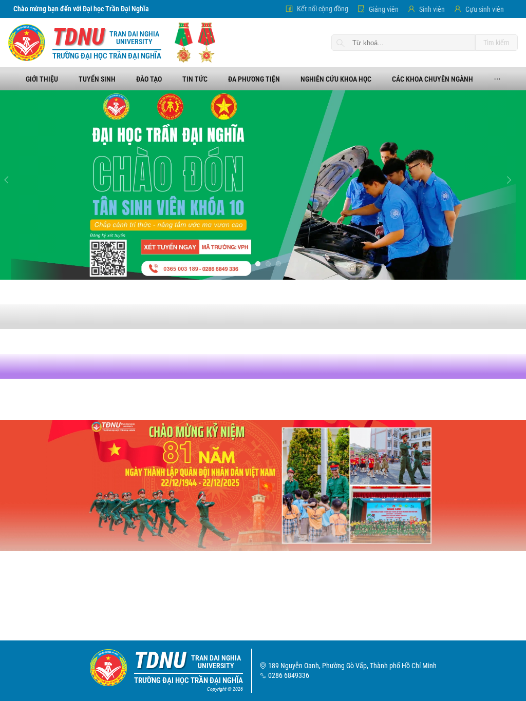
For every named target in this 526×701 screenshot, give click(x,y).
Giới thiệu (42, 79)
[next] (512, 185)
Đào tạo (149, 79)
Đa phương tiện (254, 79)
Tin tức (195, 79)
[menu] (263, 78)
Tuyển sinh (97, 79)
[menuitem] (41, 79)
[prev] (13, 185)
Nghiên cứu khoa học (335, 79)
